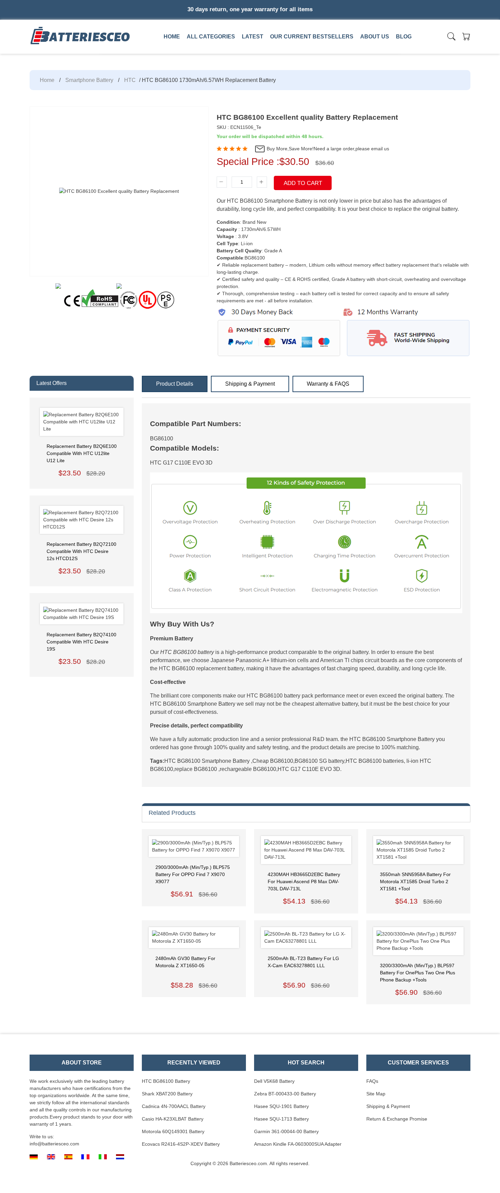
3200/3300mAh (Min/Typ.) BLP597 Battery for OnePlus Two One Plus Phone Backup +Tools (417, 972)
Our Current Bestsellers (311, 36)
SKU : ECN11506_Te (239, 127)
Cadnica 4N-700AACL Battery (173, 1106)
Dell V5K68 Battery (274, 1081)
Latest (252, 36)
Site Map (375, 1093)
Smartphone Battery (89, 80)
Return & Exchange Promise (396, 1119)
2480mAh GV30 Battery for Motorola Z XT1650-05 (185, 962)
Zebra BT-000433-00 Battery (285, 1093)
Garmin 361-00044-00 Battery (286, 1131)
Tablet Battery (357, 52)
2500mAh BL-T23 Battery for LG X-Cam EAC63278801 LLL (303, 962)
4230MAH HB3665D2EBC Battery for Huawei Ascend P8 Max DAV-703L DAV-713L (304, 881)
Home (172, 36)
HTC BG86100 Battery (166, 1081)
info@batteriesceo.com (54, 1143)
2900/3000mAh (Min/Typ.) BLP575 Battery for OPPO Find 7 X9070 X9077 (192, 874)
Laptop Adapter (167, 52)
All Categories (211, 36)
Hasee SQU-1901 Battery (281, 1106)
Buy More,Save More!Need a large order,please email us (327, 148)
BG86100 (161, 438)
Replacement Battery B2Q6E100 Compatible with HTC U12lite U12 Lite (82, 453)
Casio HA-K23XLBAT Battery (172, 1119)
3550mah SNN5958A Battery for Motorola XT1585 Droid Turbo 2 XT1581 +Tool (415, 881)
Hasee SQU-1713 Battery (281, 1119)
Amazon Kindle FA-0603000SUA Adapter (297, 1144)
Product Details (174, 384)
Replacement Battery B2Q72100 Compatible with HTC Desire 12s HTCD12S (81, 551)
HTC (130, 80)
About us (374, 36)
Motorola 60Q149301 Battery (173, 1131)
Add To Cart (303, 183)
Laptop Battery (262, 52)
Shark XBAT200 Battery (167, 1093)
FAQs (372, 1081)
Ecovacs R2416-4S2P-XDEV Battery (181, 1144)
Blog (404, 36)
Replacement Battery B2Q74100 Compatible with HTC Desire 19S (81, 642)
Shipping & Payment (250, 384)
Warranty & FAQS (328, 384)
